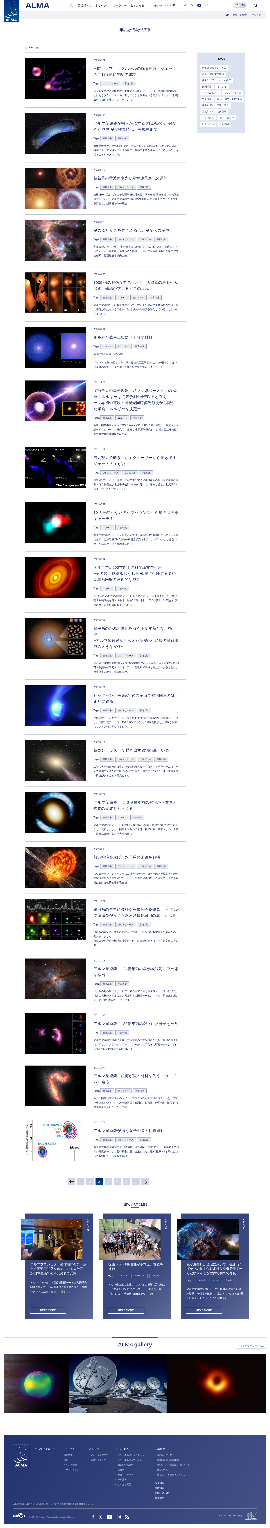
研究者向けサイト (162, 5)
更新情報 (207, 99)
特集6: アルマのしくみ (214, 67)
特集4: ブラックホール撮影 (216, 80)
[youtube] (199, 5)
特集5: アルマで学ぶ (213, 74)
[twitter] (192, 5)
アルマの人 (208, 117)
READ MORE (48, 1310)
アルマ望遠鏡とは (45, 1449)
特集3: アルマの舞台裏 (214, 111)
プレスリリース (232, 92)
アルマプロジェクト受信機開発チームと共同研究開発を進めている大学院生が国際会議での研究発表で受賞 (58, 1269)
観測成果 (207, 86)
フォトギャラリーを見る (251, 1345)
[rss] (127, 1517)
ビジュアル (208, 124)
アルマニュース (210, 92)
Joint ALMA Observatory (230, 1515)
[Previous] (71, 1181)
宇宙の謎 (224, 124)
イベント (222, 86)
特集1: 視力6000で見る (229, 99)
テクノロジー (227, 117)
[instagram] (206, 5)
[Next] (145, 1181)
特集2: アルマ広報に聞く (215, 105)
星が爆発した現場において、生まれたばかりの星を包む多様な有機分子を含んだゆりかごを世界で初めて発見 (214, 1269)
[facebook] (185, 5)
